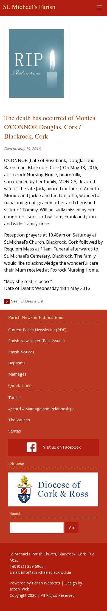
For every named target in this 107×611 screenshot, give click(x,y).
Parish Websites (46, 583)
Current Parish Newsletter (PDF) (37, 330)
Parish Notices (21, 352)
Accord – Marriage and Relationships (41, 409)
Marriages (17, 374)
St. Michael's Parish (29, 6)
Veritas (14, 431)
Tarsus (14, 398)
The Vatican (19, 420)
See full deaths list (27, 301)
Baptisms (17, 363)
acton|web (19, 589)
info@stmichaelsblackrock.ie (46, 572)
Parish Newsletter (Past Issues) (36, 341)
